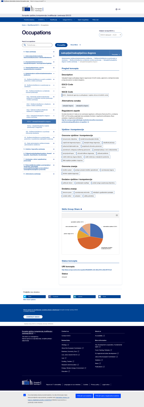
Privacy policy (95, 384)
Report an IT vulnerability (53, 384)
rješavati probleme (102, 153)
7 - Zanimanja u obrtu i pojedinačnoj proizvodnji (35, 160)
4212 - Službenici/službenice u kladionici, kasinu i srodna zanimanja (38, 104)
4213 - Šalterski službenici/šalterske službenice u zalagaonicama (37, 110)
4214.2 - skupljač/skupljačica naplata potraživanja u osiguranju (38, 126)
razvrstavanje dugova (107, 170)
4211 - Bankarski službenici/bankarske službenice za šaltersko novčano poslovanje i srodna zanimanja (39, 98)
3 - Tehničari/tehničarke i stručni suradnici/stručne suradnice (34, 68)
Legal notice (106, 384)
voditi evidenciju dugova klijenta (72, 157)
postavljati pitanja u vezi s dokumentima (105, 149)
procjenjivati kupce (68, 153)
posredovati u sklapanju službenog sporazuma (76, 149)
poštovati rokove (67, 183)
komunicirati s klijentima (70, 139)
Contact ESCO (66, 336)
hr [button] (119, 9)
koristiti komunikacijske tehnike (89, 139)
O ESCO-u (41, 20)
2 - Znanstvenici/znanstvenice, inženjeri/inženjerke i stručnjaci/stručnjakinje (38, 62)
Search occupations (28, 41)
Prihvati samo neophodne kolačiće (107, 396)
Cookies (85, 384)
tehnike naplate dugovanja (70, 173)
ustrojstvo (77, 196)
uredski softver (67, 196)
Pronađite (61, 45)
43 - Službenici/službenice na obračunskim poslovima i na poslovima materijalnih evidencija (38, 138)
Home (24, 25)
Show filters (74, 45)
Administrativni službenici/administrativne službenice (77, 58)
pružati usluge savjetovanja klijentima (103, 183)
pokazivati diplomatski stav (71, 146)
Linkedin (80, 296)
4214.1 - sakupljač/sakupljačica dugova (38, 121)
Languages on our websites (72, 384)
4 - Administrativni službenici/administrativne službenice (38, 74)
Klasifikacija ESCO (33, 25)
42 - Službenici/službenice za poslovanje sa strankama (37, 85)
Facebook (55, 296)
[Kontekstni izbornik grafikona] (116, 215)
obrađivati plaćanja (108, 142)
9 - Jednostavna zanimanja (32, 174)
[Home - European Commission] (35, 8)
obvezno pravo (67, 192)
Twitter (29, 296)
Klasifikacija (53, 20)
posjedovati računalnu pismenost (92, 146)
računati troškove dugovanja (85, 153)
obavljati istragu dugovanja (92, 142)
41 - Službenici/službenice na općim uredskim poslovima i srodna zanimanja (37, 80)
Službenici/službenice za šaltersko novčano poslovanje (85, 60)
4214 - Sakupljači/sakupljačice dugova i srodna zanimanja (38, 116)
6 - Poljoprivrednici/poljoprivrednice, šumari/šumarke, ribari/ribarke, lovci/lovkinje (38, 154)
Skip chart (90, 216)
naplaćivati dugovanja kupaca (71, 142)
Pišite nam (95, 20)
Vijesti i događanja (83, 20)
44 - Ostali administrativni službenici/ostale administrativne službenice (37, 144)
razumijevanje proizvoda (82, 192)
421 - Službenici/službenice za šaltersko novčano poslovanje (38, 91)
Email (104, 296)
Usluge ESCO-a (67, 20)
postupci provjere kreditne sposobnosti (86, 170)
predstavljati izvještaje (82, 183)
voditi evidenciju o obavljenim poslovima (97, 157)
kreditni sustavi (67, 170)
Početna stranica (29, 20)
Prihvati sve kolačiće (84, 396)
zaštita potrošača (89, 196)
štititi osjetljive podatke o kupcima (73, 160)
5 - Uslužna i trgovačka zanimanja (34, 149)
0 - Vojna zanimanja (30, 51)
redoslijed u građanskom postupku (103, 192)
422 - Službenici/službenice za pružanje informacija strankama (37, 132)
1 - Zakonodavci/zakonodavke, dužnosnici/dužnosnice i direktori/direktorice (38, 56)
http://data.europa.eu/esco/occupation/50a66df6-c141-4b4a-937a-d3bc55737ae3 (87, 270)
